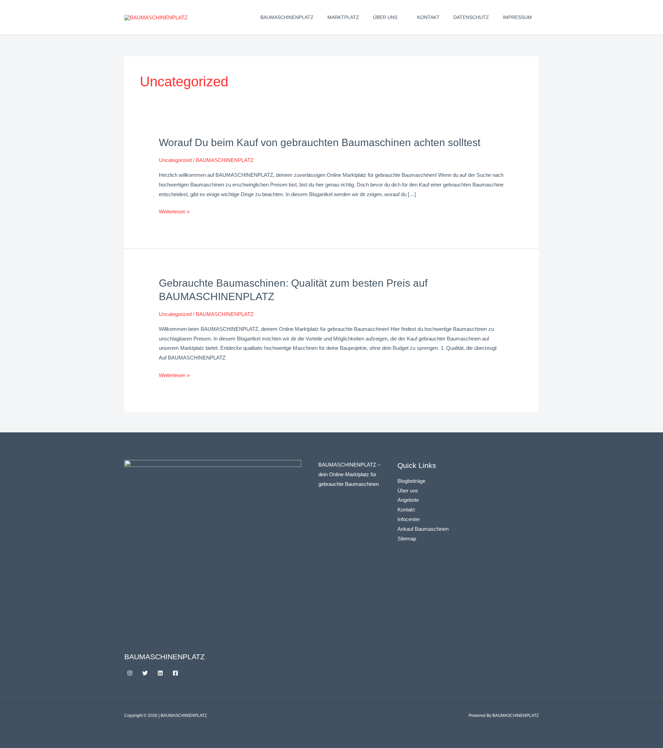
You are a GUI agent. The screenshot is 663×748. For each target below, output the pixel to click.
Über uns (385, 17)
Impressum (517, 17)
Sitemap (406, 538)
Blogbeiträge (411, 481)
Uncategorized (175, 160)
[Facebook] (175, 673)
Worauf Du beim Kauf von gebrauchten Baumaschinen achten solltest (319, 142)
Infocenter (408, 519)
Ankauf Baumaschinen (423, 529)
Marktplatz (343, 17)
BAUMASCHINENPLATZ (287, 17)
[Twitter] (145, 673)
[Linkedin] (160, 673)
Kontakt (428, 17)
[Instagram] (129, 673)
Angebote (408, 500)
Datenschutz (471, 17)
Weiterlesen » (174, 212)
